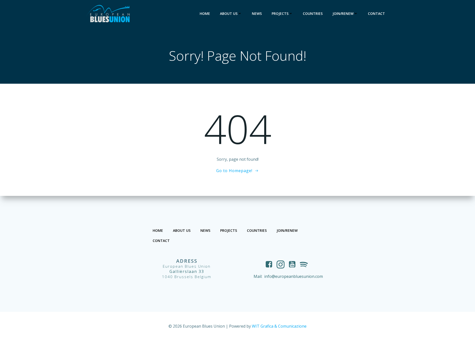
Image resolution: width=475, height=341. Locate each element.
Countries (313, 13)
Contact (376, 13)
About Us (229, 13)
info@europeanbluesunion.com (293, 276)
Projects (280, 13)
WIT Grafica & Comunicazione (279, 326)
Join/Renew (343, 13)
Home (205, 13)
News (257, 13)
